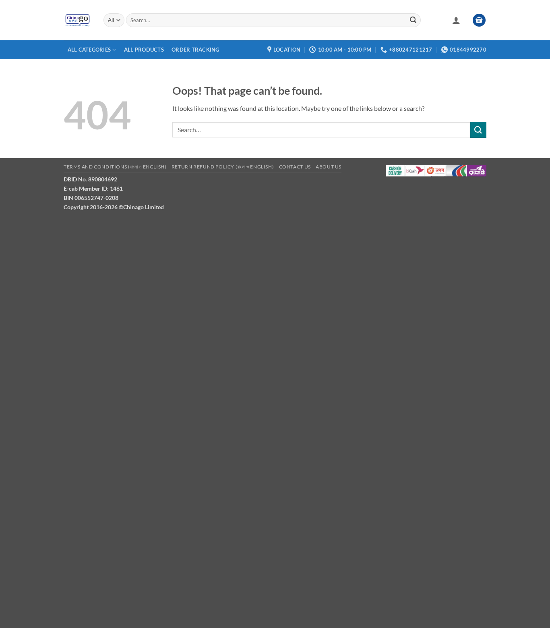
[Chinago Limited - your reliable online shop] (77, 20)
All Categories (89, 49)
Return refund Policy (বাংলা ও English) (223, 167)
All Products (144, 49)
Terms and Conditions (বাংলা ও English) (115, 167)
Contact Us (295, 167)
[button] (456, 20)
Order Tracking (195, 49)
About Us (328, 167)
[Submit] (413, 20)
